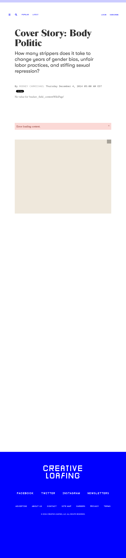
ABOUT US (37, 506)
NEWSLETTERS (98, 493)
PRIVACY (94, 506)
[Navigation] (8, 15)
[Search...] (16, 15)
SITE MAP (66, 506)
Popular (25, 15)
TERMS (107, 506)
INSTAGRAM (71, 493)
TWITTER (48, 493)
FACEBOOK (25, 493)
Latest (35, 15)
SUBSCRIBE (114, 15)
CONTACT (52, 506)
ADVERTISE (21, 506)
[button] (109, 142)
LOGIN (103, 15)
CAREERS (80, 506)
